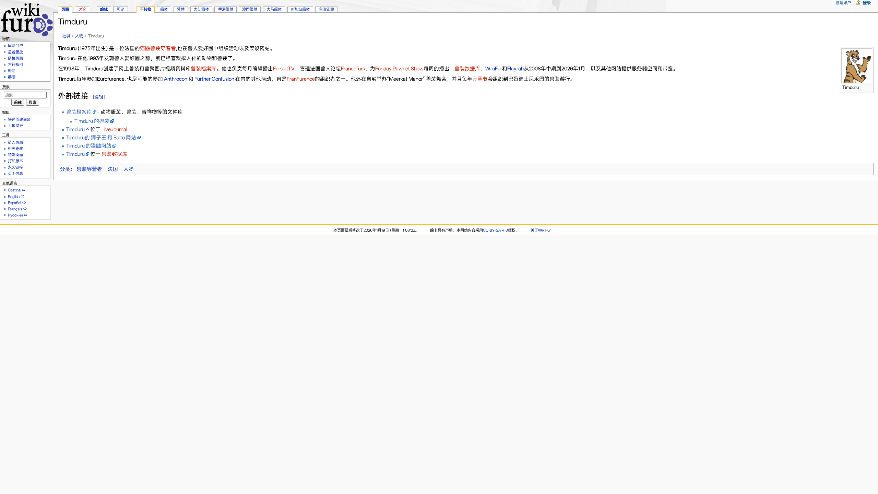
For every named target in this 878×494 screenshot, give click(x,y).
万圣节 (480, 79)
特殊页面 (15, 154)
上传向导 (15, 125)
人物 (79, 35)
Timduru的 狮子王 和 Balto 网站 (101, 137)
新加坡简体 (300, 9)
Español (14, 202)
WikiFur (493, 69)
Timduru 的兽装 (91, 121)
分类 (65, 169)
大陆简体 (201, 9)
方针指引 (15, 64)
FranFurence (301, 79)
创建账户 (843, 2)
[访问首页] (26, 18)
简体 (164, 9)
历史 (120, 9)
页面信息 (15, 173)
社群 (66, 35)
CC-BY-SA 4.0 (495, 230)
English (14, 196)
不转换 (145, 9)
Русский (15, 215)
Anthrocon (175, 79)
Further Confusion (214, 79)
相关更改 (15, 148)
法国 (113, 169)
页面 (65, 9)
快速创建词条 (19, 119)
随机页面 (15, 58)
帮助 (11, 70)
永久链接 (15, 167)
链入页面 (15, 142)
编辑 (98, 96)
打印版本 (15, 160)
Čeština (14, 190)
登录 (867, 2)
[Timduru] (856, 65)
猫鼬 (145, 48)
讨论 (82, 9)
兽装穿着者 (163, 48)
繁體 (181, 9)
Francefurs (353, 69)
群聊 (11, 76)
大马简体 (274, 9)
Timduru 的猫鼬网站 (88, 146)
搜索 (6, 86)
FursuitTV (284, 69)
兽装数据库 (467, 69)
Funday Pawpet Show (399, 69)
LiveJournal (114, 129)
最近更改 (15, 52)
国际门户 (15, 45)
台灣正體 (326, 9)
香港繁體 (225, 9)
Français (15, 209)
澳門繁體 (249, 9)
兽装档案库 (203, 69)
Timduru (75, 129)
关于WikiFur (541, 230)
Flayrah (515, 69)
